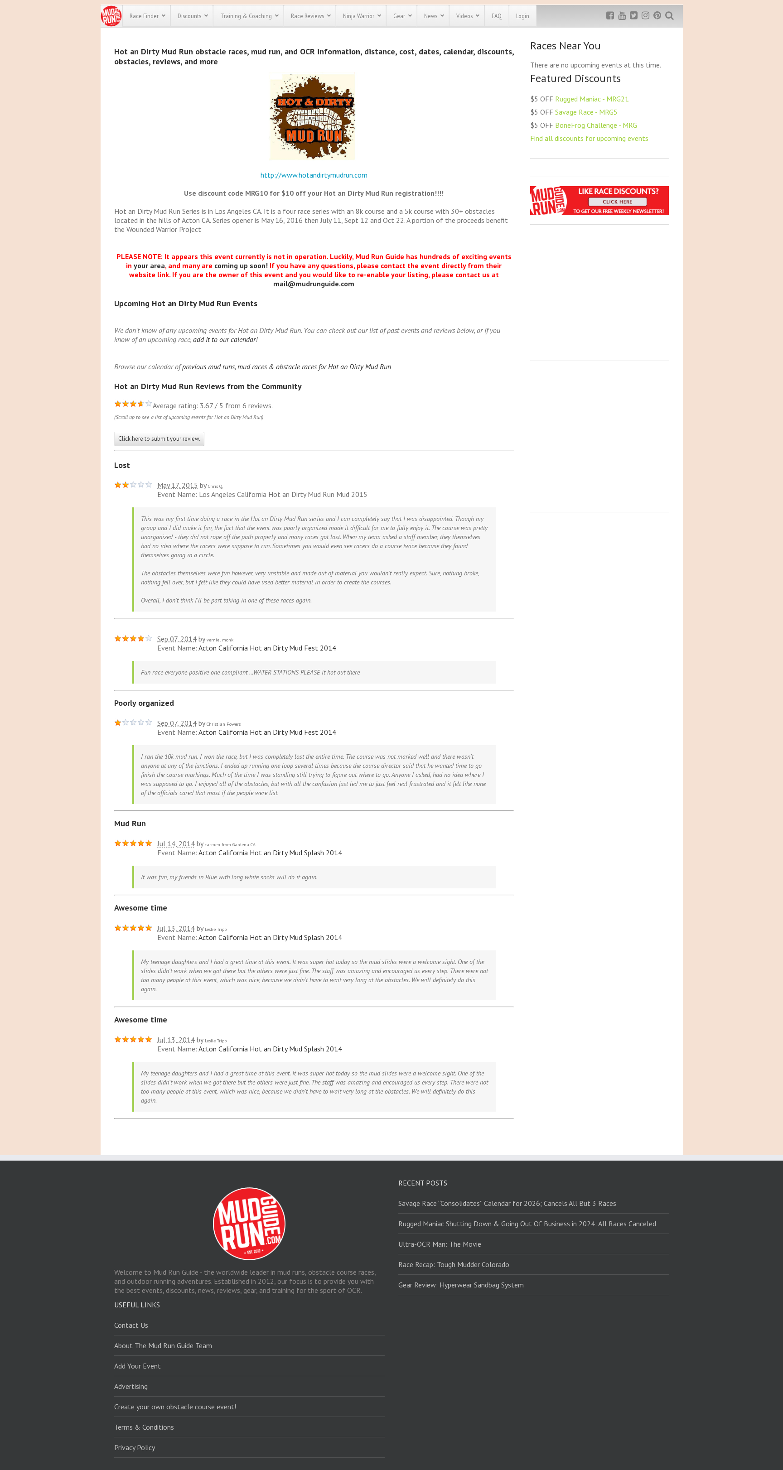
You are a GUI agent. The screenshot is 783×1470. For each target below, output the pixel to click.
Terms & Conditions (144, 1426)
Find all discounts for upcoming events (589, 138)
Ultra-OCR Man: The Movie (439, 1243)
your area (149, 265)
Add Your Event (137, 1365)
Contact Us (131, 1325)
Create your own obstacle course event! (175, 1406)
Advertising (131, 1386)
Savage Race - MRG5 (586, 111)
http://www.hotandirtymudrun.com (314, 174)
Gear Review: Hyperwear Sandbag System (461, 1284)
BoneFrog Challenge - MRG (596, 125)
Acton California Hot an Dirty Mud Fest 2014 (267, 647)
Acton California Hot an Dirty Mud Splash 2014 (270, 852)
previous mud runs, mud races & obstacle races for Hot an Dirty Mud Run (286, 366)
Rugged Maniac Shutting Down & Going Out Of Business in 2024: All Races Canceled (527, 1223)
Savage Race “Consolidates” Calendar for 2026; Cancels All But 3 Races (507, 1203)
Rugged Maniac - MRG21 (592, 98)
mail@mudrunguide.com (313, 283)
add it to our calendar (224, 339)
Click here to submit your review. (159, 439)
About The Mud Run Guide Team (163, 1345)
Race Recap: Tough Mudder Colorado (453, 1264)
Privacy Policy (134, 1447)
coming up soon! (241, 265)
